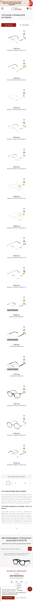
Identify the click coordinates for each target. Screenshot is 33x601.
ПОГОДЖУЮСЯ (8, 597)
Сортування (25, 25)
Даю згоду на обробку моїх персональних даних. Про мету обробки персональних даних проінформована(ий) (17, 554)
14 (25, 483)
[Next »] (30, 483)
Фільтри (10, 25)
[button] (30, 589)
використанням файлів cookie (9, 594)
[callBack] (30, 8)
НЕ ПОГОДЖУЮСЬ (21, 597)
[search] (2, 8)
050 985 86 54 (17, 575)
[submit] (30, 549)
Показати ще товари (17, 476)
